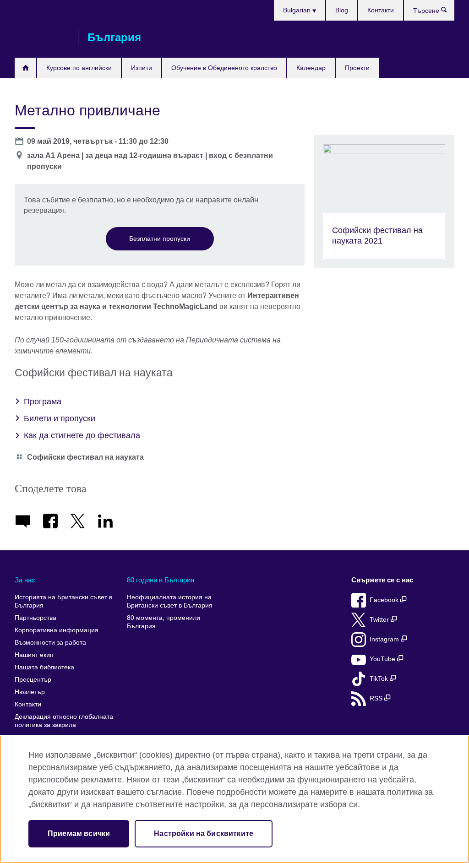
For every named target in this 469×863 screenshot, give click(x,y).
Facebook (385, 600)
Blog (341, 10)
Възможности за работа (50, 642)
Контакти (380, 10)
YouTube (383, 659)
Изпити (141, 67)
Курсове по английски (79, 67)
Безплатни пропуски (159, 238)
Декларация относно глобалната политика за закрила (64, 720)
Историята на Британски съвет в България (63, 601)
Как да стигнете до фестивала (82, 435)
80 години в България (160, 580)
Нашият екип (34, 654)
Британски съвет (42, 37)
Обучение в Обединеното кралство (224, 67)
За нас (25, 580)
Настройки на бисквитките (203, 833)
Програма (42, 401)
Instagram (385, 639)
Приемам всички (79, 833)
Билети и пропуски (59, 418)
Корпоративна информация (56, 630)
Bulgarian (297, 10)
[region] (234, 799)
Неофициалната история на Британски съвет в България (170, 601)
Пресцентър (33, 679)
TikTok (380, 678)
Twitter (380, 619)
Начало (25, 68)
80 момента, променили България (163, 622)
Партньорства (35, 617)
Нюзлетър (30, 692)
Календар (311, 67)
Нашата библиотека (44, 667)
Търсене (448, 11)
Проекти (357, 67)
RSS (377, 698)
